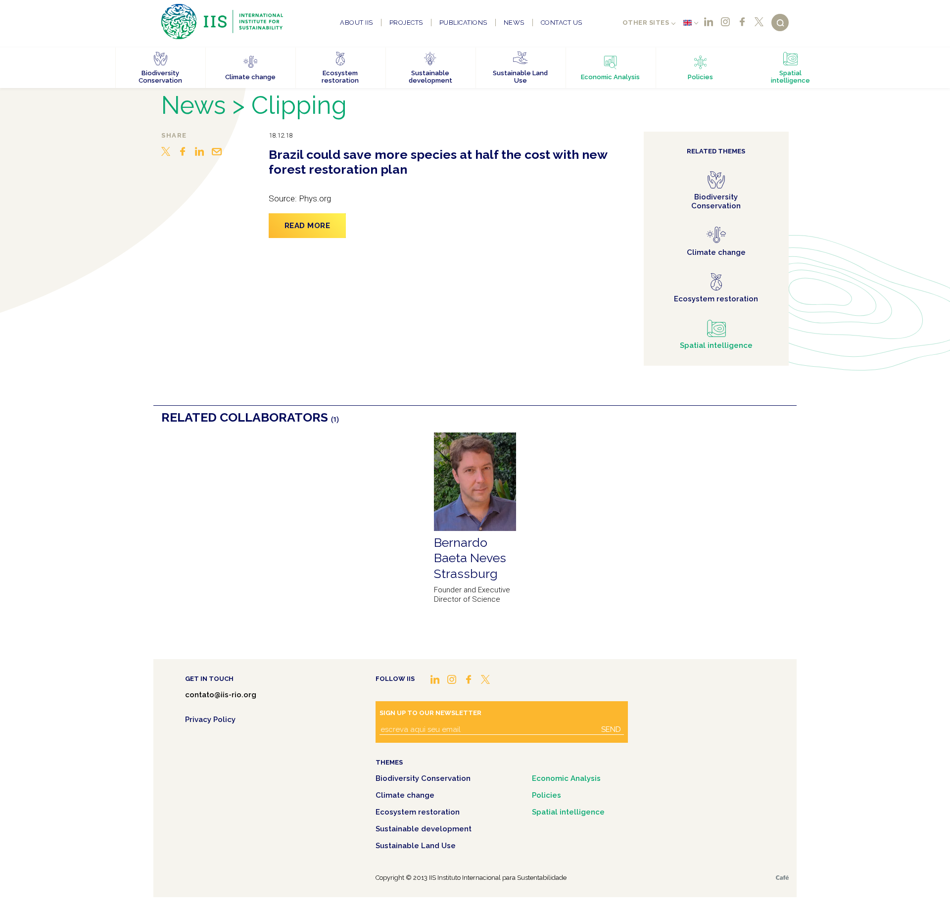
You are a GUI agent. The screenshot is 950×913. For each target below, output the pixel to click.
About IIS (356, 22)
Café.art (782, 877)
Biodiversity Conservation (423, 778)
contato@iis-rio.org (220, 694)
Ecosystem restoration (418, 812)
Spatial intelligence (568, 812)
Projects (406, 22)
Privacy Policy (210, 719)
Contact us (561, 22)
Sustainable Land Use (416, 845)
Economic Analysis (566, 778)
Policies (546, 795)
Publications (463, 22)
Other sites (645, 22)
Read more (308, 225)
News (514, 22)
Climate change (405, 795)
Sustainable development (424, 828)
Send (611, 729)
